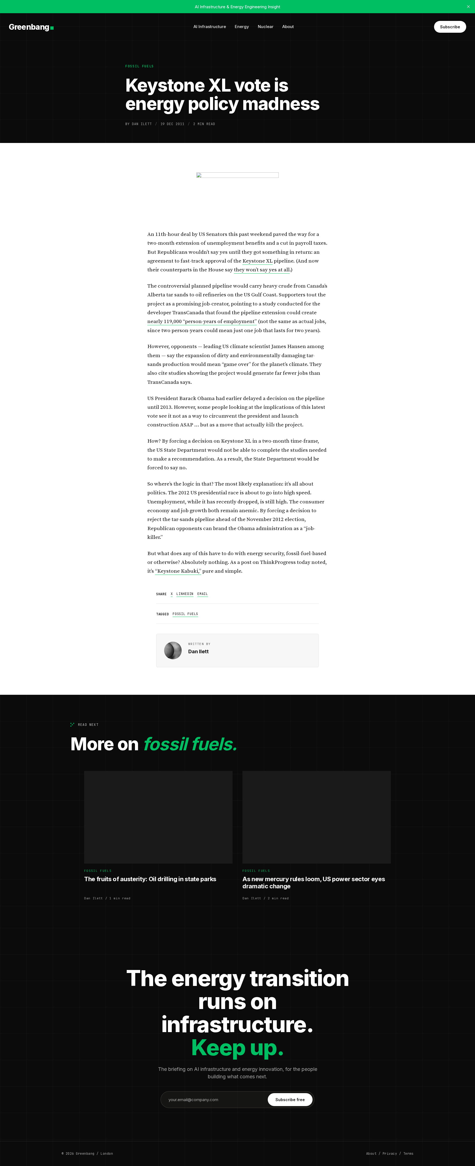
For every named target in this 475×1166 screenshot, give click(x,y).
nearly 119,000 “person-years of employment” (202, 321)
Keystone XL (257, 261)
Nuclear (266, 26)
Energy (242, 26)
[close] (468, 6)
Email (202, 594)
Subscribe (450, 26)
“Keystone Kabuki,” (178, 571)
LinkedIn (185, 594)
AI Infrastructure (210, 26)
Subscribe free (290, 1099)
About (288, 26)
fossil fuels (139, 66)
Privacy (390, 1153)
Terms (408, 1153)
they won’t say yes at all (262, 270)
